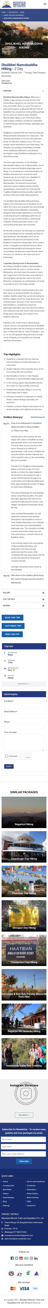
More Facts (23, 684)
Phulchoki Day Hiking (24, 893)
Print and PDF (12, 634)
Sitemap (6, 1206)
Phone (7, 722)
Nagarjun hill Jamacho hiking (24, 1031)
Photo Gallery (32, 1194)
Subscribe (24, 1161)
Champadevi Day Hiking (24, 962)
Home (3, 12)
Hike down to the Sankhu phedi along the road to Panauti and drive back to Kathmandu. (27, 579)
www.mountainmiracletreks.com (18, 1239)
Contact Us (6, 83)
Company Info (8, 1186)
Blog (5, 1202)
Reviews (6, 606)
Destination (13, 12)
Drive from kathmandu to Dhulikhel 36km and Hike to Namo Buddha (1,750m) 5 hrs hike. (26, 427)
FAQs (29, 1202)
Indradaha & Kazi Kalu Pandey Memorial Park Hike (24, 995)
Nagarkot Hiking (24, 824)
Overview (7, 91)
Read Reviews (8, 1198)
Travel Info (31, 1186)
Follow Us (23, 1115)
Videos (6, 1194)
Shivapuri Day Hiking (24, 927)
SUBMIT (9, 766)
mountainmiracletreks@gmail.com (19, 1235)
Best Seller (7, 1190)
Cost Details (9, 599)
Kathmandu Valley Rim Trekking (24, 1065)
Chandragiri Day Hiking (24, 858)
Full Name (9, 701)
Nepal (22, 12)
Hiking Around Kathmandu (14, 15)
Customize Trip (13, 626)
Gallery (6, 593)
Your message (10, 732)
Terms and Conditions (36, 1182)
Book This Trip (12, 617)
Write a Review (33, 1198)
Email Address (10, 711)
